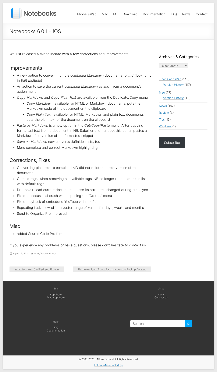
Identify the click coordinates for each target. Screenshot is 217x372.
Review (164, 112)
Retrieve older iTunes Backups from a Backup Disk (112, 269)
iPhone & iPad (86, 13)
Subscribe (172, 142)
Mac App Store (56, 297)
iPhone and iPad (170, 79)
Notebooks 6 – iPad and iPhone (37, 269)
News (186, 13)
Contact (201, 13)
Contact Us (161, 297)
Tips (162, 119)
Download (130, 13)
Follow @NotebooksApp (108, 365)
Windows (165, 126)
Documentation (154, 13)
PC (115, 13)
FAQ (174, 13)
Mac (105, 13)
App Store (56, 294)
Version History (48, 253)
